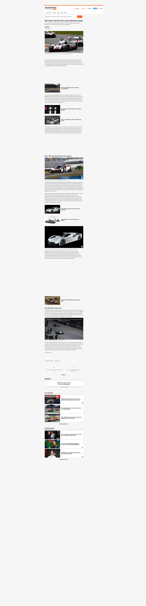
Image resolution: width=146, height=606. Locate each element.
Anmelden (89, 8)
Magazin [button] (77, 8)
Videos (65, 12)
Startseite (63, 374)
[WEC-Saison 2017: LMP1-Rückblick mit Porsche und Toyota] (64, 300)
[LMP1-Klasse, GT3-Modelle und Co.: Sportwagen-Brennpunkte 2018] (64, 88)
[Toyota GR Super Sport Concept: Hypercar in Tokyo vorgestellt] (64, 209)
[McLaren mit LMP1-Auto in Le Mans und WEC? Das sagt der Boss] (64, 120)
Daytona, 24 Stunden (49, 360)
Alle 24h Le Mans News (63, 424)
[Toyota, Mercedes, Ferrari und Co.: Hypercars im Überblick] (64, 220)
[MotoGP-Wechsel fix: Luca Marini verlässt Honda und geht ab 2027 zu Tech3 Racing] (64, 453)
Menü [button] (101, 8)
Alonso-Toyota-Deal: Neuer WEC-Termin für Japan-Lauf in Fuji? (73, 370)
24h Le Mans (49, 12)
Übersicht (54, 12)
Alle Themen (57, 360)
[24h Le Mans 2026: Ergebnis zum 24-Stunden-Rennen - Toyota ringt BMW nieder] (64, 408)
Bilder (62, 12)
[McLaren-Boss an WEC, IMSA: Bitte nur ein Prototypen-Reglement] (64, 109)
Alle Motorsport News (63, 459)
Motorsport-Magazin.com (51, 8)
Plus (95, 8)
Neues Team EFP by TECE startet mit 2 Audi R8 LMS (54, 370)
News (58, 12)
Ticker (83, 8)
